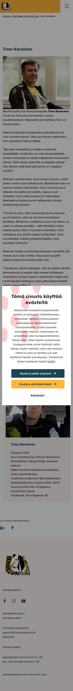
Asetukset (37, 395)
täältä (51, 361)
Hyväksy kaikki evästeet (35, 373)
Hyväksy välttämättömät (35, 384)
